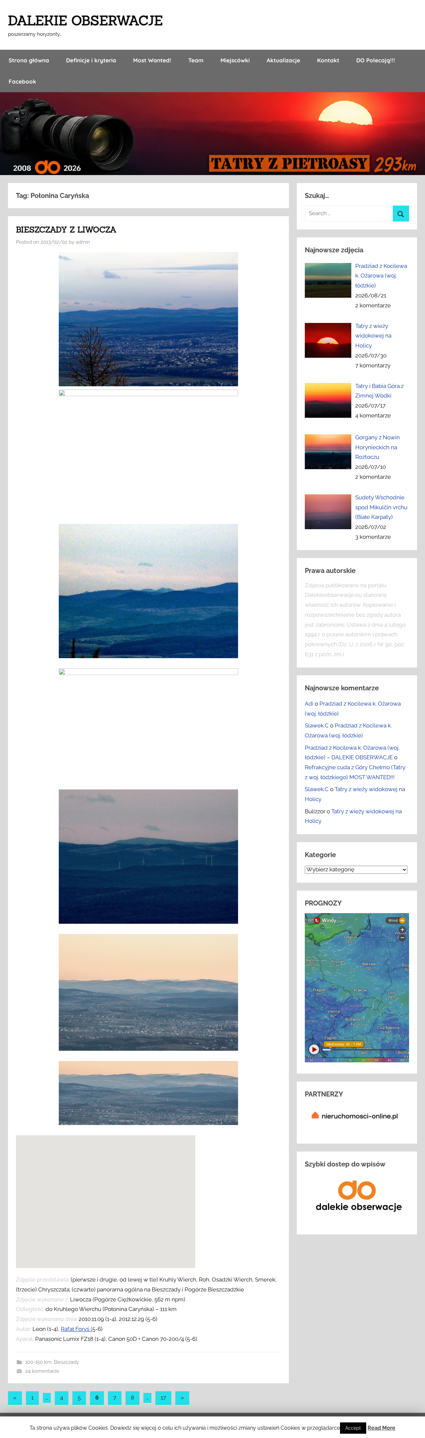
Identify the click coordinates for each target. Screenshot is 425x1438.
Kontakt (328, 60)
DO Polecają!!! (375, 60)
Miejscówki (235, 60)
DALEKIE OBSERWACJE (85, 20)
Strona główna (29, 60)
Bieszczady (66, 1362)
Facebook (22, 81)
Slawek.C (317, 725)
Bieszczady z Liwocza (66, 229)
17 (163, 1397)
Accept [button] (353, 1428)
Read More (381, 1428)
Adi (309, 703)
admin (83, 242)
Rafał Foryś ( (76, 1329)
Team (196, 60)
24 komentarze (42, 1371)
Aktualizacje (283, 60)
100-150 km (38, 1362)
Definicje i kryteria (91, 60)
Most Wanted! (152, 60)
